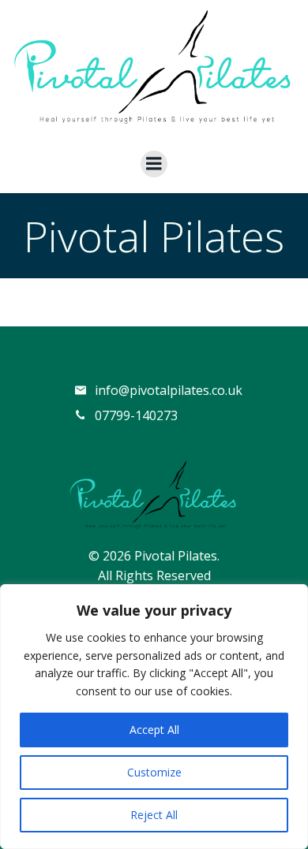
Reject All (154, 814)
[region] (154, 716)
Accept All (154, 729)
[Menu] (154, 164)
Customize (154, 772)
